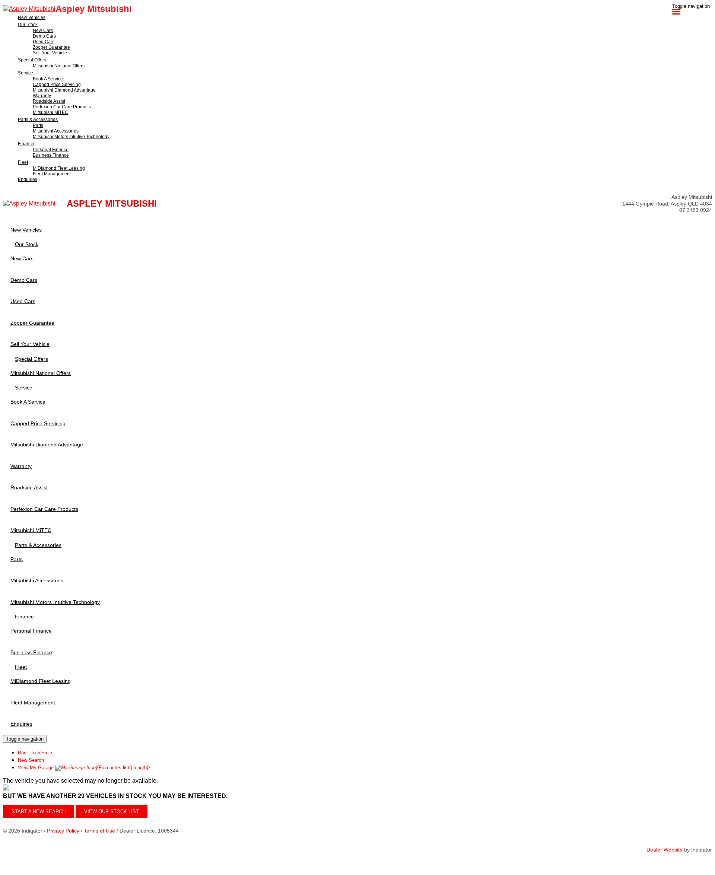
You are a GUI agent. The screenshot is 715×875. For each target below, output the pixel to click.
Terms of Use (99, 831)
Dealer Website (664, 850)
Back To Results (36, 752)
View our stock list (111, 811)
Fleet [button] (23, 162)
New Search (31, 760)
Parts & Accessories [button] (38, 119)
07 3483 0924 (695, 210)
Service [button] (25, 73)
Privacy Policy (63, 831)
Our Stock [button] (28, 24)
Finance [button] (26, 143)
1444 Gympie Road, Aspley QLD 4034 (667, 204)
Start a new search (39, 811)
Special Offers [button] (32, 60)
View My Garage (84, 767)
